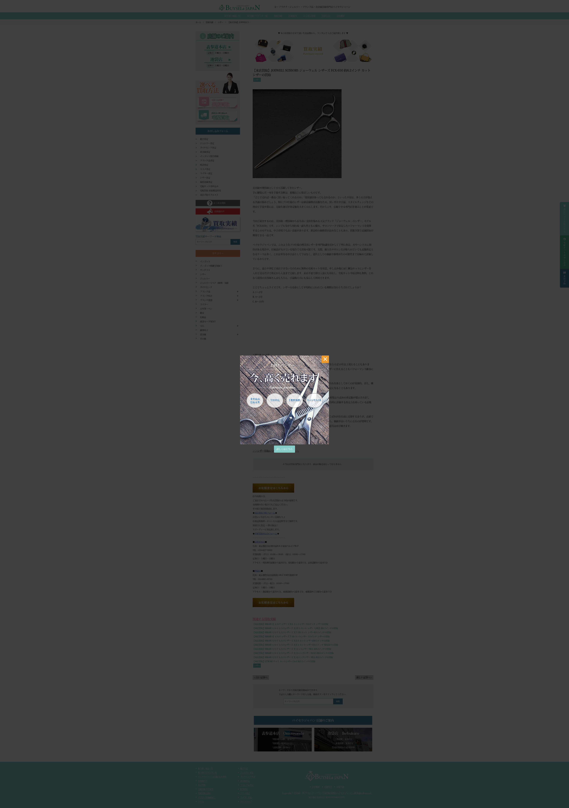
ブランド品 (205, 292)
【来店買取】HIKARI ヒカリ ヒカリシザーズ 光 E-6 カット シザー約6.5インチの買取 (291, 641)
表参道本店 (260, 542)
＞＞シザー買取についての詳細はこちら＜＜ (276, 451)
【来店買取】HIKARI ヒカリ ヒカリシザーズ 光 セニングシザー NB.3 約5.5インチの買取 (293, 657)
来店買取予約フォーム (265, 513)
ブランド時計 (206, 296)
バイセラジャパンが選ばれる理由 (212, 777)
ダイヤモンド (206, 287)
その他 (203, 339)
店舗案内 (293, 16)
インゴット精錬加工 (206, 797)
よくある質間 (309, 16)
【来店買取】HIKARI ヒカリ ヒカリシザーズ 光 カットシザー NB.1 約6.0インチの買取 (292, 649)
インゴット (205, 261)
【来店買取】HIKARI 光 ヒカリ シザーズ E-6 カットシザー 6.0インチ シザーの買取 (290, 624)
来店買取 (202, 785)
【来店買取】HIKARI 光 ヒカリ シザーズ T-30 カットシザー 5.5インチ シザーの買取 (291, 637)
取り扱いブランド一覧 (257, 16)
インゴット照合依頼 (209, 156)
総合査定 (204, 139)
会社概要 (341, 16)
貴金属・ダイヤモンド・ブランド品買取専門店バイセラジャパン (323, 793)
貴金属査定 (205, 152)
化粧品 (203, 317)
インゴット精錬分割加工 (211, 266)
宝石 (202, 326)
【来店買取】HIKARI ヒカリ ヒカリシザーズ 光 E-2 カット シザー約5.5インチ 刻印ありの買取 (295, 645)
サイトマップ (246, 802)
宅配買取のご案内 (205, 789)
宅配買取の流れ (204, 793)
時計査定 (204, 165)
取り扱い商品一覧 (232, 16)
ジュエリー (205, 279)
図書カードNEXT (207, 322)
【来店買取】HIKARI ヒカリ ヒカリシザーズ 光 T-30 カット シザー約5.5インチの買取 (292, 632)
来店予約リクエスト (209, 195)
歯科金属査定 (206, 182)
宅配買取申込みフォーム (266, 534)
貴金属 (203, 334)
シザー (257, 80)
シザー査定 (205, 178)
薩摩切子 (204, 330)
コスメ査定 (205, 169)
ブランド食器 (206, 300)
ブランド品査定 (207, 160)
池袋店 (258, 571)
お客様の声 (202, 781)
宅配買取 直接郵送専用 (210, 191)
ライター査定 (206, 173)
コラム (201, 802)
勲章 (202, 313)
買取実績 (278, 16)
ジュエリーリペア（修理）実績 (214, 283)
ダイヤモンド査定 (208, 148)
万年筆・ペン (206, 309)
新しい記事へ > (364, 677)
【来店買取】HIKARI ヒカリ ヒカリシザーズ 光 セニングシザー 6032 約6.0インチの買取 (293, 653)
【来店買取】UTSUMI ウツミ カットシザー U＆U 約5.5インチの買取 (284, 661)
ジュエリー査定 (207, 143)
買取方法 (326, 16)
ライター (204, 304)
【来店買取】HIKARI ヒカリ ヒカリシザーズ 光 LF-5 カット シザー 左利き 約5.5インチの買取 (295, 628)
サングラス (205, 270)
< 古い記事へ (260, 677)
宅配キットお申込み (209, 186)
